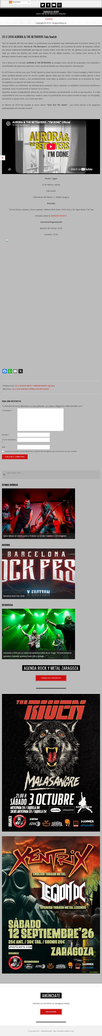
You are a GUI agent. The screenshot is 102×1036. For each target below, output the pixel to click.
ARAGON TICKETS (59, 216)
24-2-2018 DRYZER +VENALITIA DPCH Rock (30, 389)
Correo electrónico (9, 441)
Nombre (5, 435)
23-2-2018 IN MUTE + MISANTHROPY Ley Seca (35, 386)
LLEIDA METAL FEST (12, 596)
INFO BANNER (51, 1012)
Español (16, 2)
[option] (38, 513)
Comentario (7, 411)
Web (3, 447)
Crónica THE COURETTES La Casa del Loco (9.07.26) (25, 536)
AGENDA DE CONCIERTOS (51, 678)
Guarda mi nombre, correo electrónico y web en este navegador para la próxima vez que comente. (41, 451)
